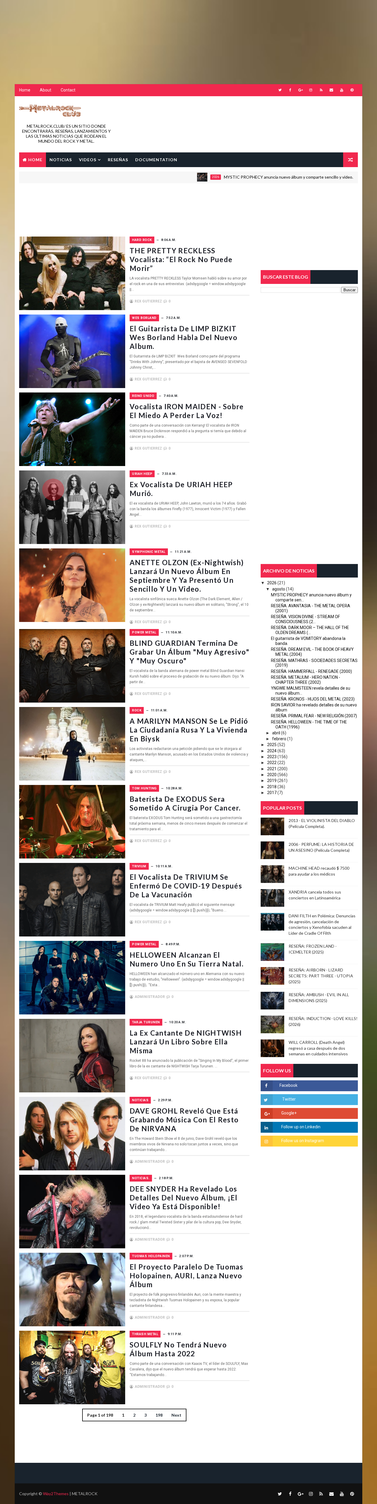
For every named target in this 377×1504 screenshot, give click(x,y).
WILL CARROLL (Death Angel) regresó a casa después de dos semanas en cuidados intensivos (318, 1048)
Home (24, 90)
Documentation (156, 159)
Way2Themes (56, 1493)
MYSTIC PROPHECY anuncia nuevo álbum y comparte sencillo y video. (244, 176)
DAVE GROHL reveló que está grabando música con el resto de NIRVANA (184, 1120)
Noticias (140, 1100)
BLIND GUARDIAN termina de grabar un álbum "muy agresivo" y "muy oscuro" (189, 652)
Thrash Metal (145, 1334)
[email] (331, 90)
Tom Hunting (144, 788)
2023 (272, 756)
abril (276, 733)
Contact (68, 90)
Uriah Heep (142, 474)
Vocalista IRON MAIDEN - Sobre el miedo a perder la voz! (187, 411)
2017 (272, 792)
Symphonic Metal (149, 552)
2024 (272, 750)
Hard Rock (142, 240)
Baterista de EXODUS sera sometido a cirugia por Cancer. (185, 803)
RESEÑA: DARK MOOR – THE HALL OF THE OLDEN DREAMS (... (310, 630)
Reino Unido (143, 396)
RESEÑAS (118, 159)
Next (176, 1415)
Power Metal (144, 632)
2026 (171, 177)
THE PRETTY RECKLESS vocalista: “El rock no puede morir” (181, 259)
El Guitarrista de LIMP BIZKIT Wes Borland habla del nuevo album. (183, 337)
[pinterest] (352, 90)
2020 (272, 774)
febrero (279, 738)
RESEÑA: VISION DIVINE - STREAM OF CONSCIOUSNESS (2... (305, 619)
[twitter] (279, 90)
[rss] (321, 90)
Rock (136, 710)
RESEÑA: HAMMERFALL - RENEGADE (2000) (311, 671)
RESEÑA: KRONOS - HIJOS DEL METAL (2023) (313, 699)
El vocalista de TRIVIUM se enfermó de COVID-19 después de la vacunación (186, 886)
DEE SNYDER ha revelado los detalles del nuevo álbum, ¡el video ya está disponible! (184, 1197)
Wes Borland (144, 318)
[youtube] (341, 90)
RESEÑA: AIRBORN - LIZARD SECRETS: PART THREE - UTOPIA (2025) (321, 975)
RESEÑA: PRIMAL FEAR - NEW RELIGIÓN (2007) (314, 715)
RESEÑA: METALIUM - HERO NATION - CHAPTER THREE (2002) (305, 680)
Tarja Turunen (146, 1022)
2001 (336, 177)
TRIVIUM (139, 866)
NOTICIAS (60, 159)
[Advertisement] (143, 37)
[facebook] (290, 90)
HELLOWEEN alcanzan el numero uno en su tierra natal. (187, 959)
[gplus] (300, 90)
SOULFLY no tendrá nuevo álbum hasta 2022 (178, 1349)
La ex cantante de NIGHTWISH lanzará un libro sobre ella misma (186, 1042)
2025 (272, 744)
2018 (272, 786)
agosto (278, 589)
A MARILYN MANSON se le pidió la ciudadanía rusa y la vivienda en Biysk (189, 730)
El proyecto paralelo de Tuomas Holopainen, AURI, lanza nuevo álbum (186, 1275)
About (45, 90)
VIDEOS (87, 159)
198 (159, 1415)
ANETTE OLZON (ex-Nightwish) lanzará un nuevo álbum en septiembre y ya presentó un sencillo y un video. (187, 575)
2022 (272, 762)
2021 (272, 768)
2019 (272, 780)
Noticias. (141, 1178)
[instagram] (310, 90)
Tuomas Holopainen (151, 1256)
